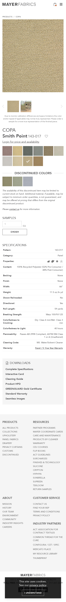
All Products (10, 427)
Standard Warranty (16, 393)
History (6, 507)
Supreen (38, 481)
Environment (10, 515)
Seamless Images (15, 398)
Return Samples (42, 489)
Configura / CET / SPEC (46, 544)
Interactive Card (15, 374)
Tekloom (38, 485)
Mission (7, 504)
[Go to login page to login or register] (46, 136)
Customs (7, 450)
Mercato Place (42, 549)
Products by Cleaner (45, 439)
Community (9, 519)
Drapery (7, 443)
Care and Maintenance (47, 435)
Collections (9, 431)
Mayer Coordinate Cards (48, 431)
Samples (9, 218)
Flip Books (39, 450)
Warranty (39, 443)
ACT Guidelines (41, 454)
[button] (3, 106)
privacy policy (37, 585)
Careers (7, 527)
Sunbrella (39, 477)
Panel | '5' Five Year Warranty (49, 348)
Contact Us (40, 504)
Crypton (38, 470)
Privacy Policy (41, 515)
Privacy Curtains (12, 447)
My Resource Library (45, 553)
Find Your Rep (41, 507)
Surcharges (40, 458)
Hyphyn (37, 473)
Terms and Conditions (46, 511)
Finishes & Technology (46, 462)
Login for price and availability (20, 142)
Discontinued (10, 454)
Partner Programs (44, 427)
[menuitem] (7, 16)
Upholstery (9, 435)
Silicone (38, 466)
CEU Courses (40, 447)
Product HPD (13, 383)
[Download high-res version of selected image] (60, 23)
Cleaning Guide (14, 379)
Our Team (8, 511)
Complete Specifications (19, 369)
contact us (14, 209)
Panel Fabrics (10, 439)
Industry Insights (12, 523)
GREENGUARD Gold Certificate (24, 388)
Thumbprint (40, 558)
